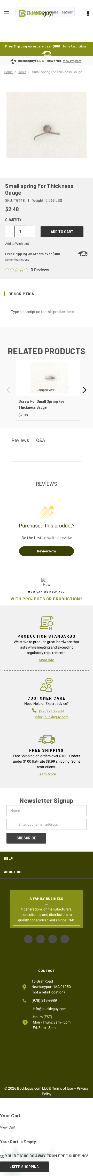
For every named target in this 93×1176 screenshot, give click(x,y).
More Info (46, 660)
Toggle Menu (8, 13)
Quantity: (13, 220)
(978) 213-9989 (44, 1000)
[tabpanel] (49, 390)
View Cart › (8, 1127)
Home (36, 13)
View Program (72, 61)
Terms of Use (62, 1088)
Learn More (46, 774)
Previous (9, 389)
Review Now (46, 551)
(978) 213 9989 (51, 711)
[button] (46, 294)
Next (84, 389)
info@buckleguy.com (51, 717)
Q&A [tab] (40, 440)
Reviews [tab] (20, 440)
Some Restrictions (75, 46)
